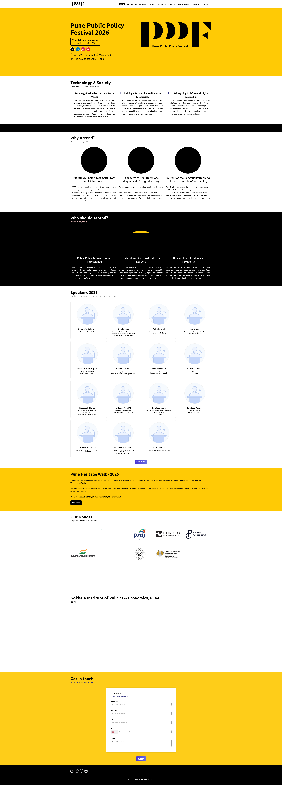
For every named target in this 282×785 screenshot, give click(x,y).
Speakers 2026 (132, 4)
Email (113, 719)
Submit (141, 759)
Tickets (151, 4)
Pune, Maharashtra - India (89, 58)
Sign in (207, 4)
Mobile (113, 729)
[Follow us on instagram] (83, 49)
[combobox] (114, 732)
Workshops (196, 4)
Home (122, 4)
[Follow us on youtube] (88, 49)
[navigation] (160, 4)
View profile (86, 311)
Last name (114, 710)
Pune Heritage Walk (164, 4)
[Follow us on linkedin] (78, 49)
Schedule (142, 4)
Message (114, 738)
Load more (141, 462)
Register (76, 503)
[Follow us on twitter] (72, 49)
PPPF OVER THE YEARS (181, 4)
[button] (87, 320)
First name (115, 701)
